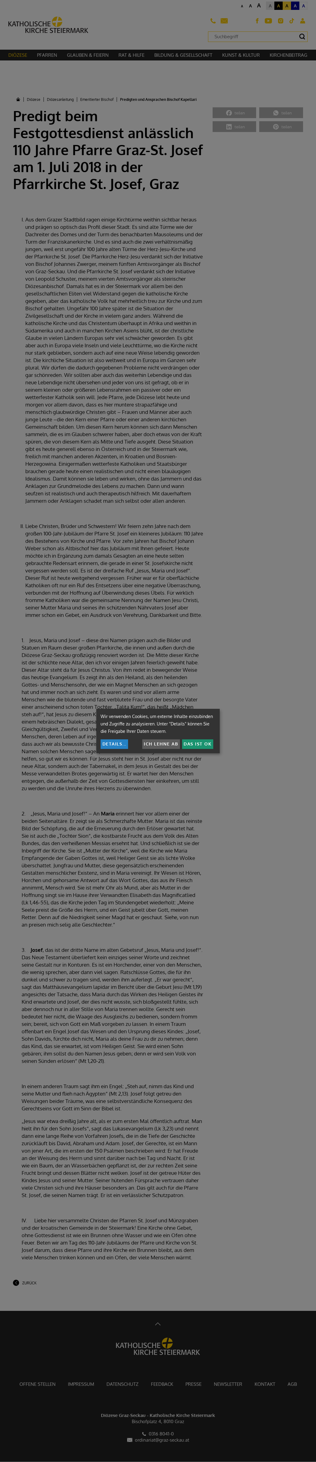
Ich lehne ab (161, 743)
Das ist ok (197, 743)
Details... (114, 743)
